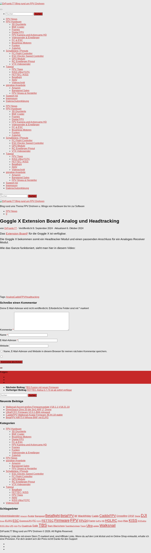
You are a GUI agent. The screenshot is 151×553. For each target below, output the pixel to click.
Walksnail (108, 525)
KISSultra (142, 521)
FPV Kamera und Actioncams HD (29, 35)
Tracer (83, 526)
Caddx (95, 515)
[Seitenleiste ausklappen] (1, 367)
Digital (137, 516)
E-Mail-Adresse (9, 340)
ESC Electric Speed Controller (28, 56)
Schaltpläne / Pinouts (17, 51)
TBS (43, 525)
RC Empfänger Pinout (23, 61)
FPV (74, 520)
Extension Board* (17, 233)
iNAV (14, 80)
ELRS (8, 520)
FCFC (39, 521)
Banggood (40, 516)
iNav (125, 520)
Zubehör (16, 48)
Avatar (31, 516)
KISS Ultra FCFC (21, 72)
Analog (10, 297)
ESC (16, 520)
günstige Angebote (16, 85)
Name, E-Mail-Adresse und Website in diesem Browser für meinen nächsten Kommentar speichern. (55, 351)
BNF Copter (18, 27)
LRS (11, 526)
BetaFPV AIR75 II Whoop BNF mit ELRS (27, 417)
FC (34, 520)
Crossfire (121, 515)
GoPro (98, 521)
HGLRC (111, 520)
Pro (19, 526)
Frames (16, 29)
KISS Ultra (4, 526)
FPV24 (83, 520)
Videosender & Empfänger (26, 37)
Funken (16, 45)
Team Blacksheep (56, 526)
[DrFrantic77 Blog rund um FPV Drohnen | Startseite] (22, 3)
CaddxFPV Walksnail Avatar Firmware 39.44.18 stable (34, 415)
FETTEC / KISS (20, 74)
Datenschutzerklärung (17, 101)
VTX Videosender (21, 64)
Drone (2, 521)
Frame (91, 520)
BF (76, 516)
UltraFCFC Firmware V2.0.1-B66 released (28, 412)
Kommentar (7, 329)
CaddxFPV (19, 297)
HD (103, 521)
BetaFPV (67, 516)
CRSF (131, 516)
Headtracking (32, 297)
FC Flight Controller (22, 53)
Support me (12, 96)
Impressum (11, 98)
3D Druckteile (19, 24)
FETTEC (48, 520)
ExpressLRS (25, 521)
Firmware (62, 520)
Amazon (16, 88)
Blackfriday (84, 515)
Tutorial (10, 66)
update (96, 526)
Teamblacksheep (72, 526)
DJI (144, 515)
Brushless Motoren (21, 43)
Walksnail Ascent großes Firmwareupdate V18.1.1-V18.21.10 (38, 407)
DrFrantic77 (10, 228)
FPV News (11, 19)
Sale (35, 525)
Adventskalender (10, 515)
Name (4, 335)
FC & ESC (17, 40)
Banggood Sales (20, 90)
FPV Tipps (17, 69)
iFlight (120, 521)
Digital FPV (18, 32)
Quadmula (27, 526)
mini (16, 526)
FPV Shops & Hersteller (24, 93)
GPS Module (18, 58)
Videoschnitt (18, 82)
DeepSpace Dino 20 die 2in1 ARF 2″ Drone (28, 409)
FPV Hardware (14, 21)
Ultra (89, 525)
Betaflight (17, 77)
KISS (133, 520)
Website (4, 346)
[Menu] (1, 9)
